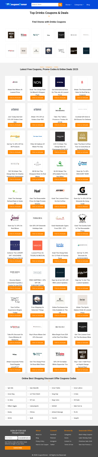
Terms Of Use (68, 444)
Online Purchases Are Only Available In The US (60, 310)
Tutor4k (54, 418)
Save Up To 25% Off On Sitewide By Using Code (82, 201)
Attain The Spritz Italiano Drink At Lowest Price (82, 310)
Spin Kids (10, 388)
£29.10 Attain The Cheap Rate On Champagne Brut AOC (60, 146)
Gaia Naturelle (34, 388)
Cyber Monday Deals (85, 438)
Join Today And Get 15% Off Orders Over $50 (15, 119)
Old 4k (9, 418)
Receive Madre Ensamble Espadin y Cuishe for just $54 (15, 282)
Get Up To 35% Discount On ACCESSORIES (82, 255)
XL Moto (10, 400)
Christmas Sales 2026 (85, 441)
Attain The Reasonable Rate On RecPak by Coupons (82, 92)
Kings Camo (55, 400)
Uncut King (10, 394)
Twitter (52, 444)
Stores (66, 438)
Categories (67, 434)
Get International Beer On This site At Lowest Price (60, 92)
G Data (75, 394)
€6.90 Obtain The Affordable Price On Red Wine (60, 174)
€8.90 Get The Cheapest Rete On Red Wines (37, 174)
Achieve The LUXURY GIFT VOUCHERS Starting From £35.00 (15, 255)
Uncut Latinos (77, 388)
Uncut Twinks (55, 388)
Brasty (9, 412)
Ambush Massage (57, 412)
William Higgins (12, 406)
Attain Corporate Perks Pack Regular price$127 (15, 364)
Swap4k (76, 418)
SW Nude (76, 400)
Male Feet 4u (77, 406)
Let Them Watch (34, 394)
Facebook (53, 434)
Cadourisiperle (34, 406)
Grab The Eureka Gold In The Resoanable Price (82, 228)
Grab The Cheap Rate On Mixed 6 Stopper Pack (37, 92)
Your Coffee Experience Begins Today (15, 310)
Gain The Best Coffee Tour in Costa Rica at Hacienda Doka (82, 146)
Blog (37, 438)
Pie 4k (75, 412)
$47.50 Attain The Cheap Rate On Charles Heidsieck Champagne (15, 174)
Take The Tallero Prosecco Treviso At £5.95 (60, 119)
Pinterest (53, 438)
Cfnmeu (32, 412)
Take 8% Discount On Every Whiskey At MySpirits (15, 337)
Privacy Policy (40, 441)
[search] (60, 4)
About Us (39, 434)
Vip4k (31, 418)
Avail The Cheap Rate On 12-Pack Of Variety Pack (60, 255)
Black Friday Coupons (85, 434)
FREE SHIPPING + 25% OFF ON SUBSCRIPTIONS (37, 282)
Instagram (53, 441)
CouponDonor (43, 455)
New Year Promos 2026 (86, 444)
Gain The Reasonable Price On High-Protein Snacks (37, 201)
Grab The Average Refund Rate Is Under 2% (15, 201)
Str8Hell (54, 406)
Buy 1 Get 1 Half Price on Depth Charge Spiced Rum (82, 364)
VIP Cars (32, 400)
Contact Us (67, 441)
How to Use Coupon (42, 444)
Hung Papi (54, 394)
